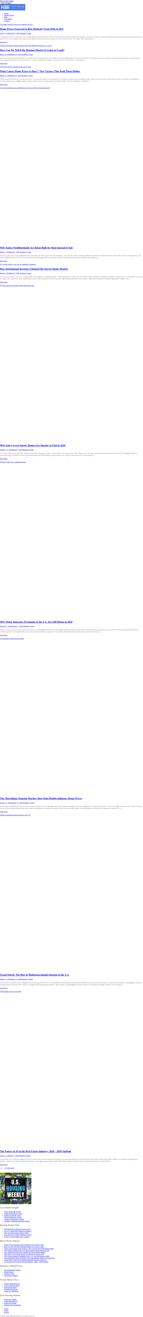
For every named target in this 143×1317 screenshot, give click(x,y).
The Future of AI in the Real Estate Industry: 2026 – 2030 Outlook (35, 1151)
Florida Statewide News (12, 1284)
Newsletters (8, 19)
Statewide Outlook (10, 1299)
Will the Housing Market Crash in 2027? (17, 1229)
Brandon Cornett (25, 33)
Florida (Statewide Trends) (13, 1217)
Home (6, 1309)
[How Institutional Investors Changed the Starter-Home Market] (18, 264)
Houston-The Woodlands (12, 1305)
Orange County (9, 1274)
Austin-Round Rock (11, 1301)
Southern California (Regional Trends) (17, 1221)
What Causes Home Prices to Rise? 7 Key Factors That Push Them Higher (40, 71)
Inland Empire (9, 1272)
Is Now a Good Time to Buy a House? (17, 1237)
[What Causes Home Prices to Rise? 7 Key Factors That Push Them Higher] (15, 67)
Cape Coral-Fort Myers (12, 1285)
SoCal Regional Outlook (12, 1270)
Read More (4, 42)
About (6, 13)
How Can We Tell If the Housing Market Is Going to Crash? (32, 50)
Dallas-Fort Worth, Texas (12, 1215)
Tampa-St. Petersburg (11, 1291)
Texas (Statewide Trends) (12, 1212)
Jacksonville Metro (10, 1287)
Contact (6, 21)
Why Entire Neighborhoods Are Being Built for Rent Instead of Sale (36, 247)
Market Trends (9, 15)
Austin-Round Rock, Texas (13, 1213)
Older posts (10, 1168)
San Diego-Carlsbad (11, 1276)
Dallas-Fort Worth (10, 1303)
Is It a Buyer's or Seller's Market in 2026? (18, 1235)
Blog (5, 17)
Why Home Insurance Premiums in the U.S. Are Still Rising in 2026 (36, 622)
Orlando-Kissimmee (10, 1289)
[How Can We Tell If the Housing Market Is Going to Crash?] (26, 46)
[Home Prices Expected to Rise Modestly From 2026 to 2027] (16, 24)
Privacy (6, 1312)
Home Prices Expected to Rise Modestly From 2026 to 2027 (32, 29)
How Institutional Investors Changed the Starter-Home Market (34, 268)
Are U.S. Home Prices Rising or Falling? (17, 1231)
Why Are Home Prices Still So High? (16, 1233)
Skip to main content (7, 1)
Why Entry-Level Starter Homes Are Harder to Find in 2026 (32, 445)
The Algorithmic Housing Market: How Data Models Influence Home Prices (41, 798)
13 (5, 1168)
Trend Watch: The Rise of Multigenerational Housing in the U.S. (34, 974)
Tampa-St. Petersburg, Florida (14, 1219)
